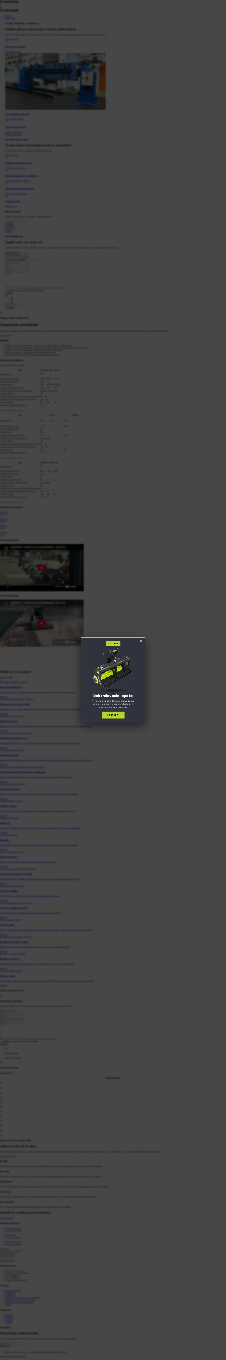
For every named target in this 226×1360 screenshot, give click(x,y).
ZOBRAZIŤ (113, 715)
